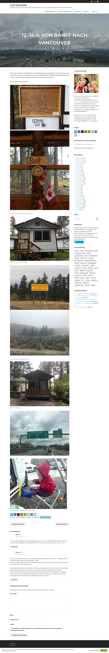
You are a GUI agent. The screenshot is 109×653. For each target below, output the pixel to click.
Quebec (87, 278)
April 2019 (78, 192)
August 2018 (79, 208)
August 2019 (79, 185)
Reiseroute (77, 12)
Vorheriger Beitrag (18, 524)
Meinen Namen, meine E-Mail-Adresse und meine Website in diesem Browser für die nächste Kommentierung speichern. (36, 629)
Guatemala (78, 266)
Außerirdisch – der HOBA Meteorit (85, 303)
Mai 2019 (78, 191)
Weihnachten (78, 283)
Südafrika (77, 280)
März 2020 (78, 171)
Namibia (82, 270)
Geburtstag (83, 263)
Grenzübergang (92, 263)
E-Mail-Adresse (14, 620)
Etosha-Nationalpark (81, 307)
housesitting (85, 266)
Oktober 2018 (79, 204)
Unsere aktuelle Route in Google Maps (84, 144)
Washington (94, 280)
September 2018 (80, 206)
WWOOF (87, 285)
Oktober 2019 (79, 181)
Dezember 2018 (80, 200)
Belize (85, 256)
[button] (11, 514)
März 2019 (78, 194)
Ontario (85, 275)
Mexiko (76, 270)
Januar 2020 (79, 175)
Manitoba (90, 268)
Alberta (13, 517)
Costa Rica (83, 258)
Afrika (76, 251)
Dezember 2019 (80, 177)
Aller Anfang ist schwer (91, 251)
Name (12, 615)
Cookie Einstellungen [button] (94, 650)
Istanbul (92, 266)
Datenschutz (13, 645)
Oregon (90, 275)
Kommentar (13, 594)
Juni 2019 (78, 189)
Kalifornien (78, 268)
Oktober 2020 (79, 160)
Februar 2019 (79, 196)
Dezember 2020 (80, 158)
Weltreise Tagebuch (50, 12)
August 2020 (79, 164)
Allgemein (57, 48)
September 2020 (80, 162)
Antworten (14, 546)
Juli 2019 (78, 187)
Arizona (88, 253)
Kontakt (86, 12)
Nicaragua (92, 273)
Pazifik (82, 278)
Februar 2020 (79, 173)
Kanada (28, 517)
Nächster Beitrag (61, 524)
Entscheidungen (79, 261)
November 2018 (80, 202)
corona (77, 258)
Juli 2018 (78, 210)
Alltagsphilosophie (80, 253)
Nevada (77, 273)
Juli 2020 (78, 166)
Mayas (96, 268)
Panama (77, 278)
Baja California (79, 256)
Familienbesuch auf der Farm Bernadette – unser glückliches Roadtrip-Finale (86, 301)
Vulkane (87, 280)
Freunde (77, 263)
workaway (86, 283)
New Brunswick (84, 273)
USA (82, 280)
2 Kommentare (69, 48)
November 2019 (80, 179)
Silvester (93, 278)
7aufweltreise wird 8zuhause (83, 294)
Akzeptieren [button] (103, 650)
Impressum (95, 12)
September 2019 (80, 183)
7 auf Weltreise (18, 5)
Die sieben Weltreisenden (64, 12)
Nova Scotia (78, 275)
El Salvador (90, 258)
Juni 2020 (78, 168)
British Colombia (20, 517)
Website (12, 624)
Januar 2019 (79, 198)
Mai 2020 (78, 170)
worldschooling (79, 285)
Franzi (48, 48)
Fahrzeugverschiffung (90, 261)
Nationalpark (35, 517)
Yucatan (93, 285)
